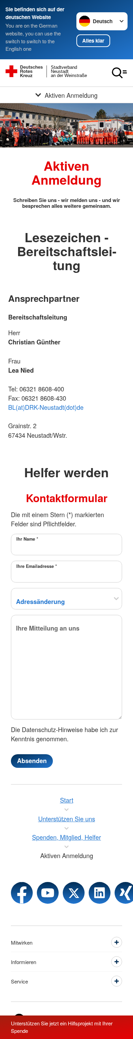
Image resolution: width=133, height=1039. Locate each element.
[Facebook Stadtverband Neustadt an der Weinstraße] (22, 893)
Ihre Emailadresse (36, 566)
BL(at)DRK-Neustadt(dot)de (46, 407)
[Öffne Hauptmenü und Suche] (119, 73)
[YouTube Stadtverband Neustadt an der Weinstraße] (48, 893)
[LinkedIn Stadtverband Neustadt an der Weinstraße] (99, 893)
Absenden (32, 760)
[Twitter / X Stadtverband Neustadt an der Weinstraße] (74, 893)
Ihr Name (27, 539)
